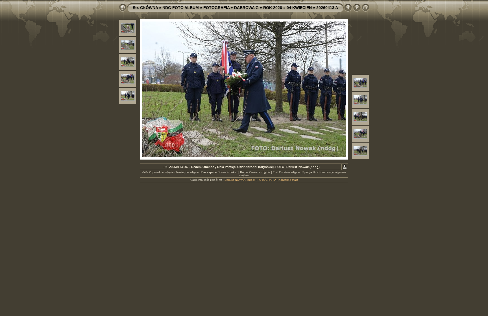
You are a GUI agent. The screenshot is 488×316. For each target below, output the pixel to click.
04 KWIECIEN (299, 7)
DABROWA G (246, 7)
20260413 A (327, 7)
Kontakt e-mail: (288, 179)
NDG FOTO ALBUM (180, 7)
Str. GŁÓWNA (145, 7)
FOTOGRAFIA (216, 7)
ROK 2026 (272, 7)
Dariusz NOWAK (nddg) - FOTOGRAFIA (250, 179)
